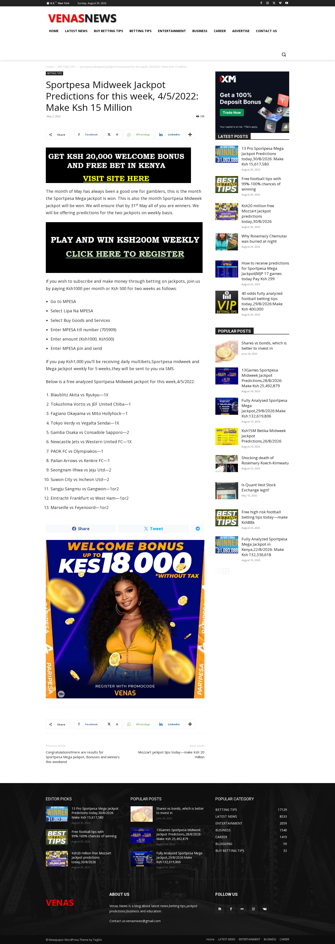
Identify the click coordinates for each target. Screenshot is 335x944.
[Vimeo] (280, 3)
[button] (283, 54)
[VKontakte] (264, 909)
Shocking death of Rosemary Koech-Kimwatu (265, 460)
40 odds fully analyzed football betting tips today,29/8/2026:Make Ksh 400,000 (262, 301)
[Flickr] (242, 909)
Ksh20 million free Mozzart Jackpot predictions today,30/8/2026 (258, 213)
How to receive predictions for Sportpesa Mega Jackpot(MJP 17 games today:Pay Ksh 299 (265, 270)
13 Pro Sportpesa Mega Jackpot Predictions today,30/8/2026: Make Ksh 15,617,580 (263, 156)
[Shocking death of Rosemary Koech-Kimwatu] (226, 463)
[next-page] (225, 571)
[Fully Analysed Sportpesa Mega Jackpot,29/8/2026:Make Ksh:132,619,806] (226, 406)
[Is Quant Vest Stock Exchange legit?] (226, 490)
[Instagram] (267, 3)
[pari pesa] (125, 619)
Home (50, 67)
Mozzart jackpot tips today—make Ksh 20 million (171, 754)
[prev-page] (218, 571)
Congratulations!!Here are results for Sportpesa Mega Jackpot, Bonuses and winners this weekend (83, 757)
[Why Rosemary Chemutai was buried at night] (226, 241)
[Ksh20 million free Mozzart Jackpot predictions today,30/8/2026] (226, 211)
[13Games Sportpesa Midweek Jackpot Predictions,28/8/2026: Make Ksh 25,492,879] (226, 375)
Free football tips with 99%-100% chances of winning (261, 184)
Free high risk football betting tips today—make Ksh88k (265, 517)
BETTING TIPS (66, 67)
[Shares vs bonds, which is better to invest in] (226, 351)
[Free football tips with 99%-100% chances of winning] (226, 184)
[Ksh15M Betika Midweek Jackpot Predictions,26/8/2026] (226, 436)
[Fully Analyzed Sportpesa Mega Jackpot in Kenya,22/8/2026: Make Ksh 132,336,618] (226, 544)
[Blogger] (219, 909)
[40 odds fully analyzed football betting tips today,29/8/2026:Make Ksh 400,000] (226, 302)
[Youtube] (286, 3)
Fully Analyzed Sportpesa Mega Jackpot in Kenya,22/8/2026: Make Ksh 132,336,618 (264, 546)
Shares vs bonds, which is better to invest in (264, 345)
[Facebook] (261, 3)
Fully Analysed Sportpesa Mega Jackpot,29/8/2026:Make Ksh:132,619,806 (264, 408)
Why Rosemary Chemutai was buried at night (264, 238)
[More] (190, 134)
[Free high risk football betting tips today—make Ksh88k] (226, 517)
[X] (274, 3)
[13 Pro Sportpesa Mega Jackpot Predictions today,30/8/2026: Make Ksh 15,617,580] (226, 154)
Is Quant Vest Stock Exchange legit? (259, 487)
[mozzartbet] (125, 247)
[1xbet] (125, 165)
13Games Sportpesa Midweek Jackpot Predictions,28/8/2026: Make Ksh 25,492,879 (262, 377)
